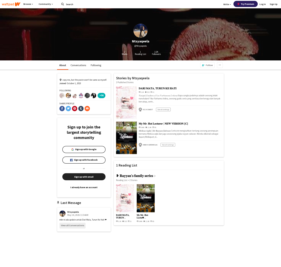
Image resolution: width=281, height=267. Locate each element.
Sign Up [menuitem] (273, 4)
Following (96, 65)
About (62, 65)
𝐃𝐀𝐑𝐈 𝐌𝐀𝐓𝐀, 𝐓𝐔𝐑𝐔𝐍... (123, 216)
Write (226, 4)
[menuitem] (207, 65)
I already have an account (83, 187)
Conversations (78, 65)
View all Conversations (72, 225)
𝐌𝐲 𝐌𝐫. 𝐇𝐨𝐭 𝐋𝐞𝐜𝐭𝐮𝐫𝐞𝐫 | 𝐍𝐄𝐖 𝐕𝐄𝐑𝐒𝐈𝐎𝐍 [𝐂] (163, 123)
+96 (102, 95)
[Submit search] (62, 4)
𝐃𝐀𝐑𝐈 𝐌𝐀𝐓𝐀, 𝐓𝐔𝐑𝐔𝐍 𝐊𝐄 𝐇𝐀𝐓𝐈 (158, 88)
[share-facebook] (62, 108)
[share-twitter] (68, 108)
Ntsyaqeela (73, 212)
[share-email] (87, 108)
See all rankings (163, 109)
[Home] (11, 4)
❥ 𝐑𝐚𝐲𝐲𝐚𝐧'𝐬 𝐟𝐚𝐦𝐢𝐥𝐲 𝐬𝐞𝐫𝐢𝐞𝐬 (134, 175)
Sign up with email (84, 176)
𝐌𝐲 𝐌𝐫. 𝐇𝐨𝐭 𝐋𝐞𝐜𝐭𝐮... (142, 216)
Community (45, 3)
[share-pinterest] (74, 108)
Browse (27, 3)
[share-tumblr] (81, 108)
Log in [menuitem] (262, 4)
